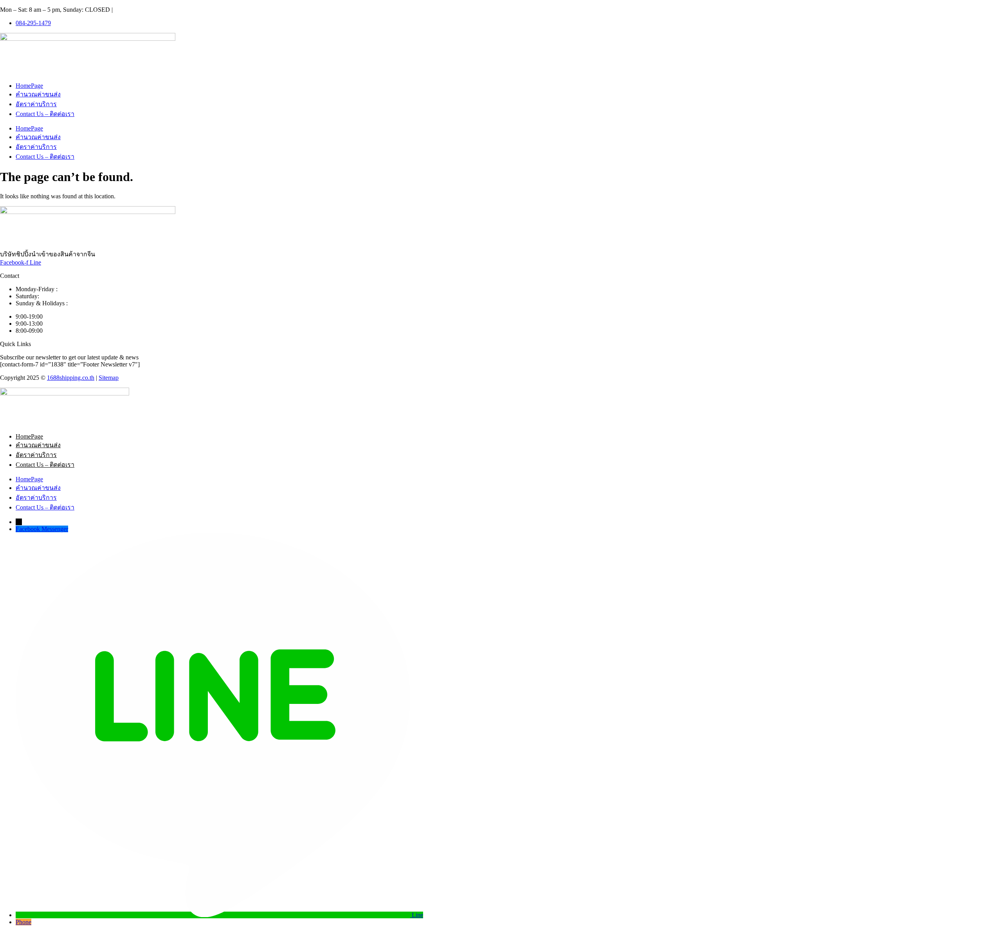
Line (417, 915)
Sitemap (109, 377)
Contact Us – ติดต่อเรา (45, 114)
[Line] (214, 915)
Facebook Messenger (42, 529)
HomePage (29, 85)
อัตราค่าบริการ (36, 104)
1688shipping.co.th (70, 377)
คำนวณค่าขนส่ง (38, 94)
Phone (23, 922)
